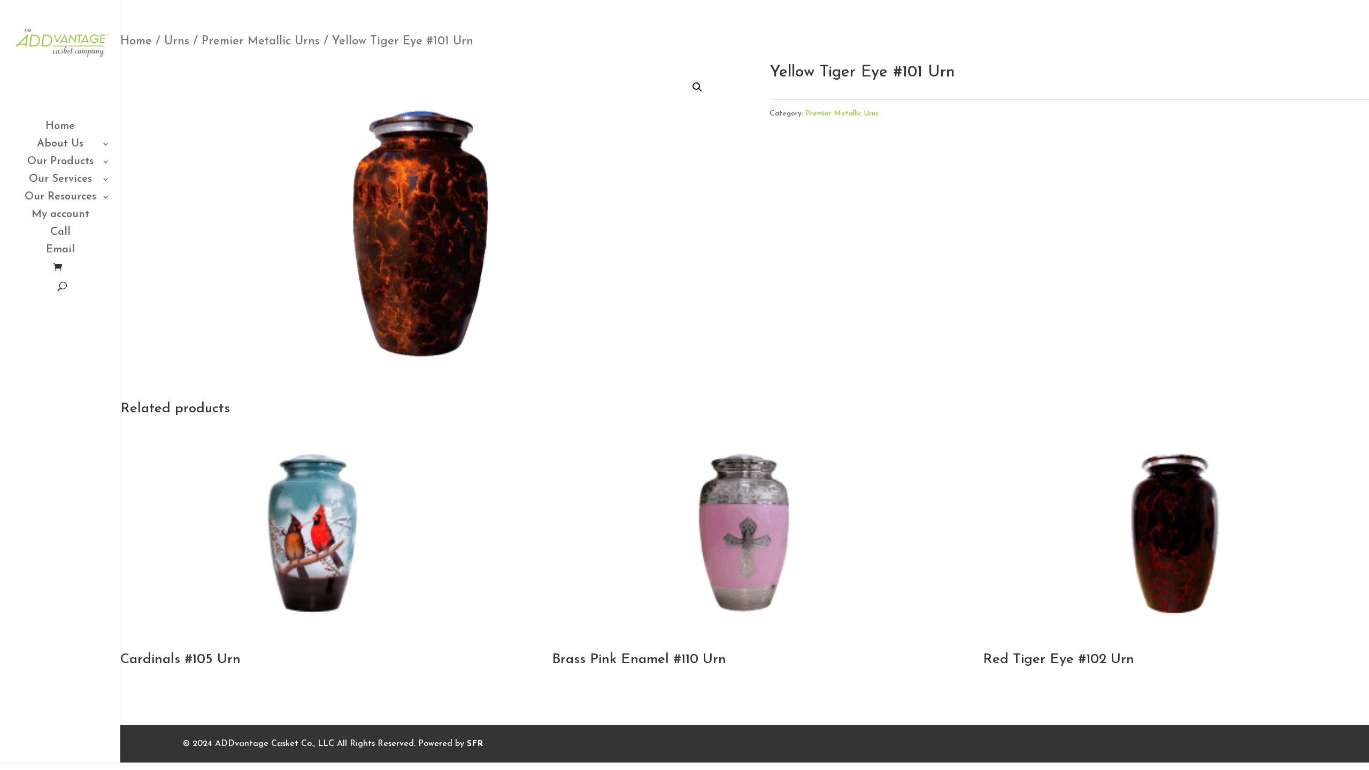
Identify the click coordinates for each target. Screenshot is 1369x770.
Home (60, 127)
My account (60, 215)
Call (60, 232)
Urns (176, 41)
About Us (60, 144)
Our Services (60, 179)
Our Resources (60, 197)
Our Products (60, 162)
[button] (697, 87)
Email (60, 250)
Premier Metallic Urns (261, 41)
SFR (475, 744)
